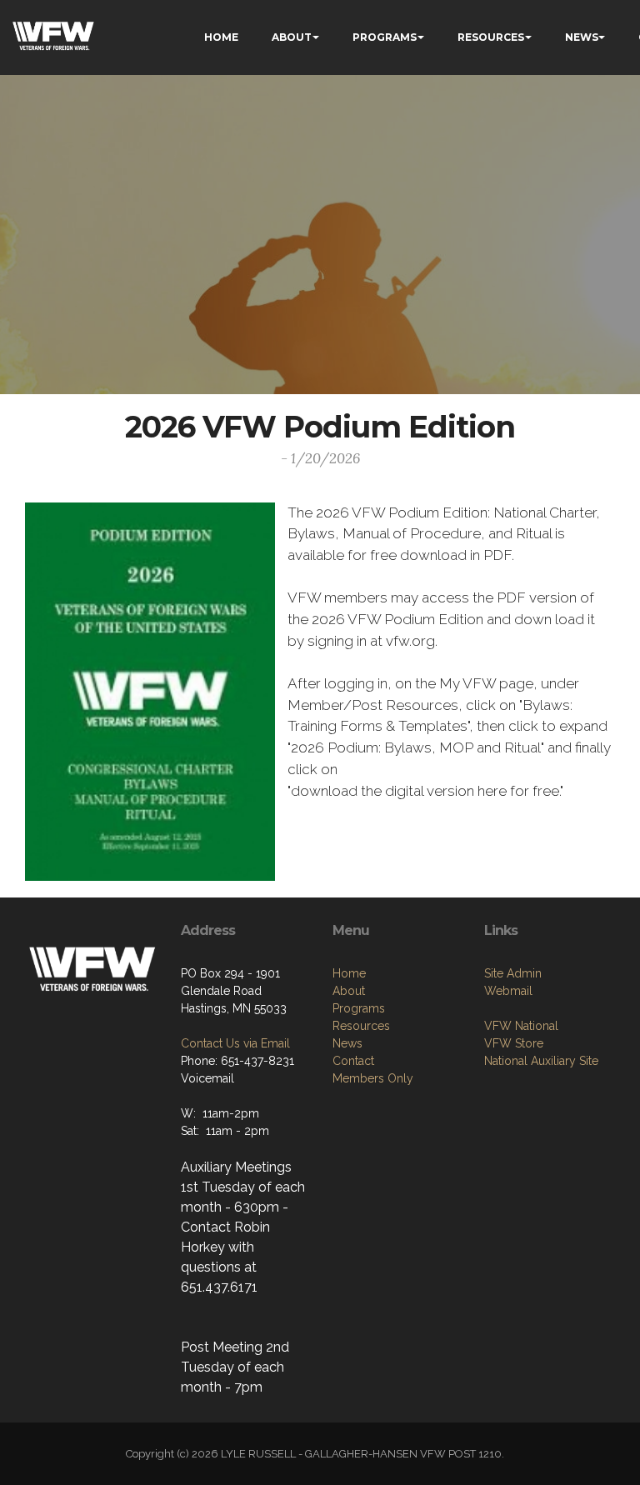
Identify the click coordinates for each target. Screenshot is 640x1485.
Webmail (508, 991)
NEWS (581, 37)
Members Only (372, 1078)
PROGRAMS (384, 37)
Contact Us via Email (235, 1043)
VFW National (521, 1025)
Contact (353, 1061)
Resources (361, 1025)
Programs (358, 1008)
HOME (221, 37)
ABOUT (292, 37)
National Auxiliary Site (541, 1061)
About (348, 991)
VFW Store (513, 1043)
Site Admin (513, 973)
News (347, 1043)
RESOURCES (491, 37)
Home (349, 973)
